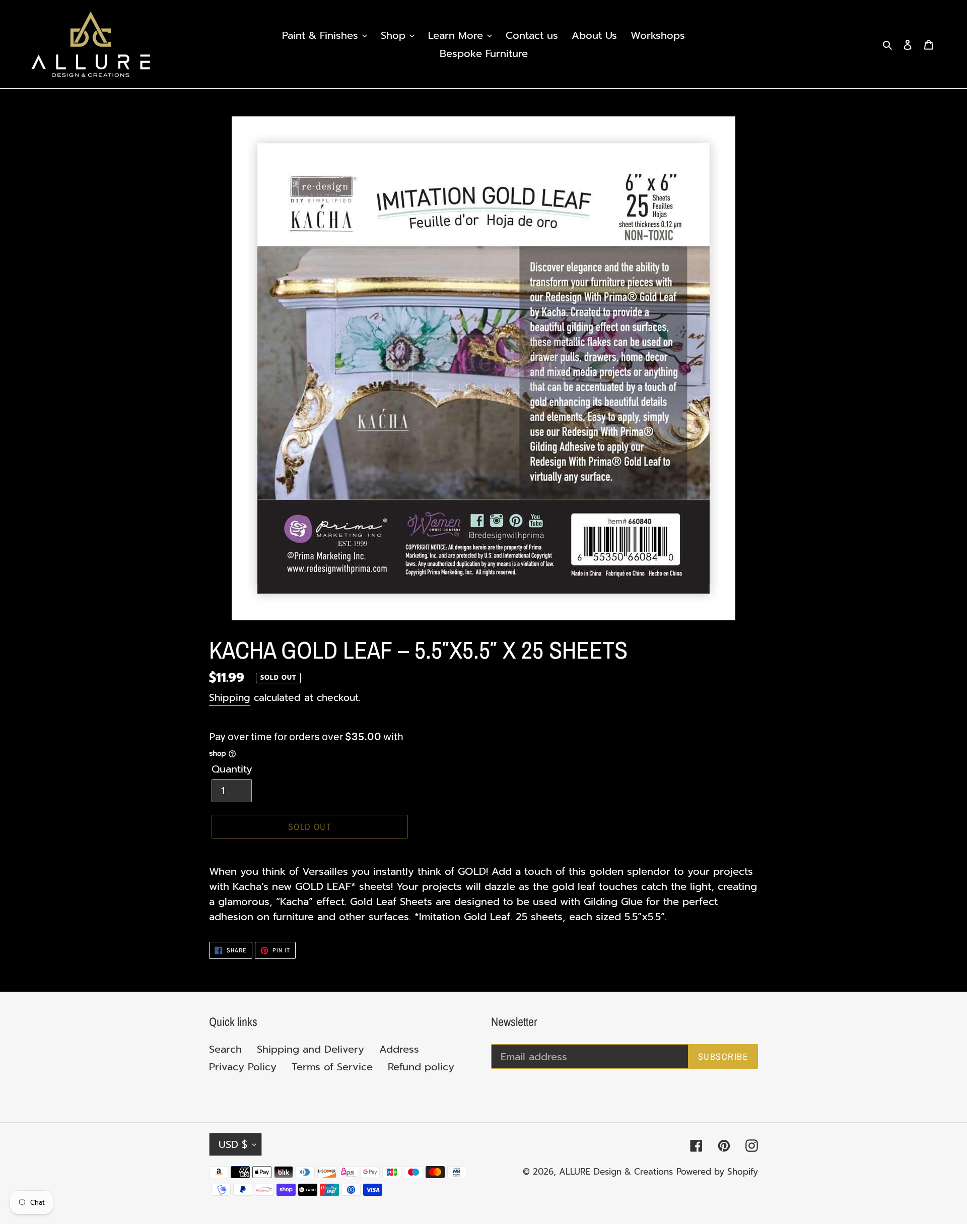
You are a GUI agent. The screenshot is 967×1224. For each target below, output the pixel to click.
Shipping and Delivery (310, 1049)
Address (399, 1049)
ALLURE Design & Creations (616, 1171)
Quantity (232, 769)
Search (225, 1049)
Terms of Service (332, 1066)
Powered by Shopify (717, 1171)
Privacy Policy (243, 1066)
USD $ (233, 1144)
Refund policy (421, 1066)
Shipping (229, 697)
